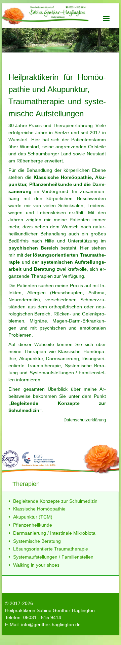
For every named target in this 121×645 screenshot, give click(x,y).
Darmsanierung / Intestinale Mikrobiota (54, 533)
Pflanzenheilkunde (32, 525)
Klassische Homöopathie (39, 508)
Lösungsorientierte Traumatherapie (50, 549)
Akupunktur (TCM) (32, 517)
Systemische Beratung (37, 541)
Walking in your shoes (36, 565)
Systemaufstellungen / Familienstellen (53, 557)
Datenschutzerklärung (85, 419)
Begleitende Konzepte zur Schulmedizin (55, 501)
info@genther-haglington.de (51, 624)
